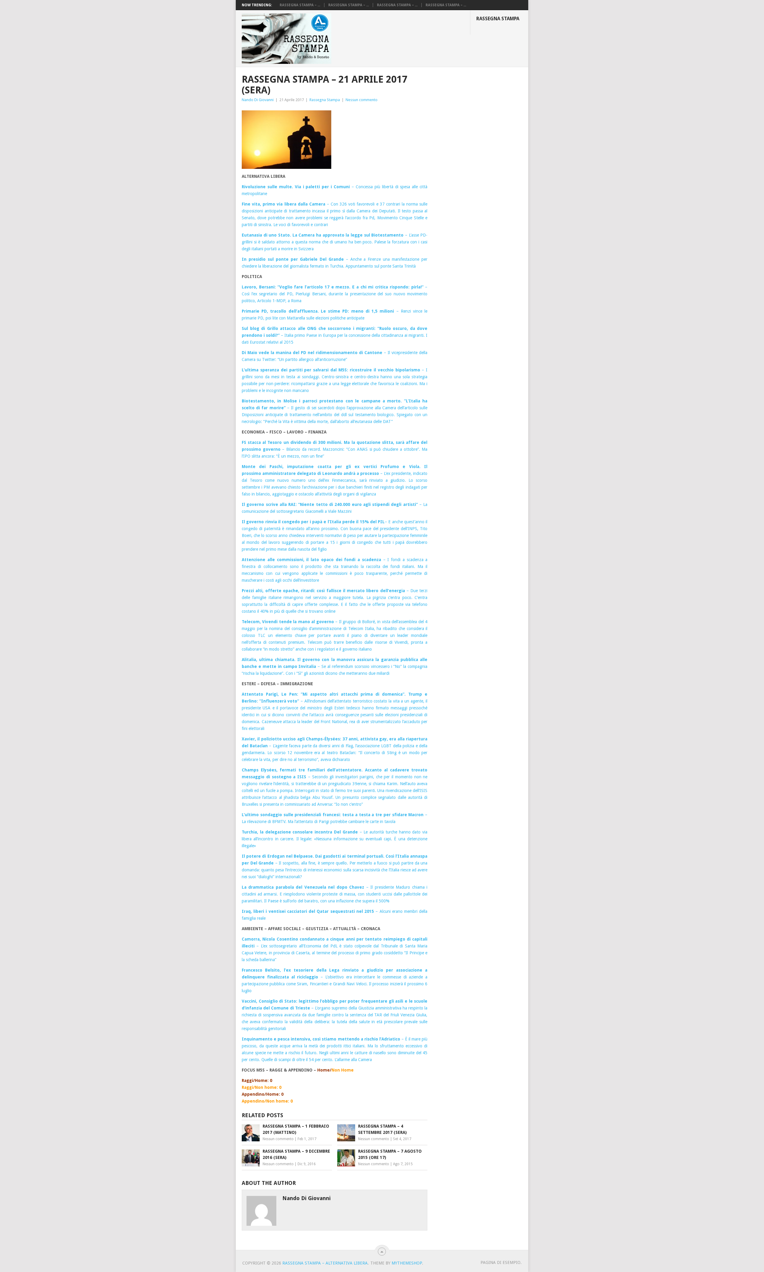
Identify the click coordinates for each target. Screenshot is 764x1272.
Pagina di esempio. (501, 1262)
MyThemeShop (407, 1263)
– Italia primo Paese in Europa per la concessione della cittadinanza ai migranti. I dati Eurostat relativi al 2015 (334, 335)
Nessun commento (362, 100)
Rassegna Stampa (497, 18)
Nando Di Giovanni (258, 100)
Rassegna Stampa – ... (300, 5)
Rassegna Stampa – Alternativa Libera (325, 1263)
